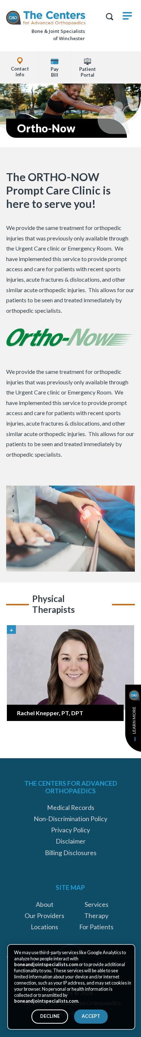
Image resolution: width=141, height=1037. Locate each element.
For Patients (96, 927)
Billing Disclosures (71, 853)
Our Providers (44, 915)
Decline (50, 1016)
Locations (44, 927)
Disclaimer (71, 841)
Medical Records (70, 807)
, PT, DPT (50, 712)
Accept (91, 1016)
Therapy (96, 915)
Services (96, 904)
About (45, 904)
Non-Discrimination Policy (70, 819)
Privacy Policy (70, 830)
